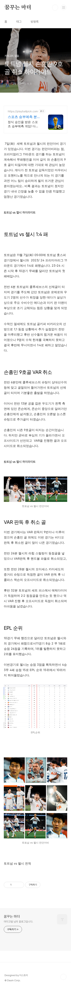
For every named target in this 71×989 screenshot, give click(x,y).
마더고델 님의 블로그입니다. (18, 921)
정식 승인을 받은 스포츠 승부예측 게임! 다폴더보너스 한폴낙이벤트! (24, 124)
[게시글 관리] (19, 885)
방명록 (35, 21)
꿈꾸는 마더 (18, 7)
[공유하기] (15, 885)
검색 (55, 7)
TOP (63, 977)
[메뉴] (63, 7)
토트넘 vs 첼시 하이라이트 (20, 212)
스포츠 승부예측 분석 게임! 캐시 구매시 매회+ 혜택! (24, 117)
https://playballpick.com (23, 111)
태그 (19, 21)
